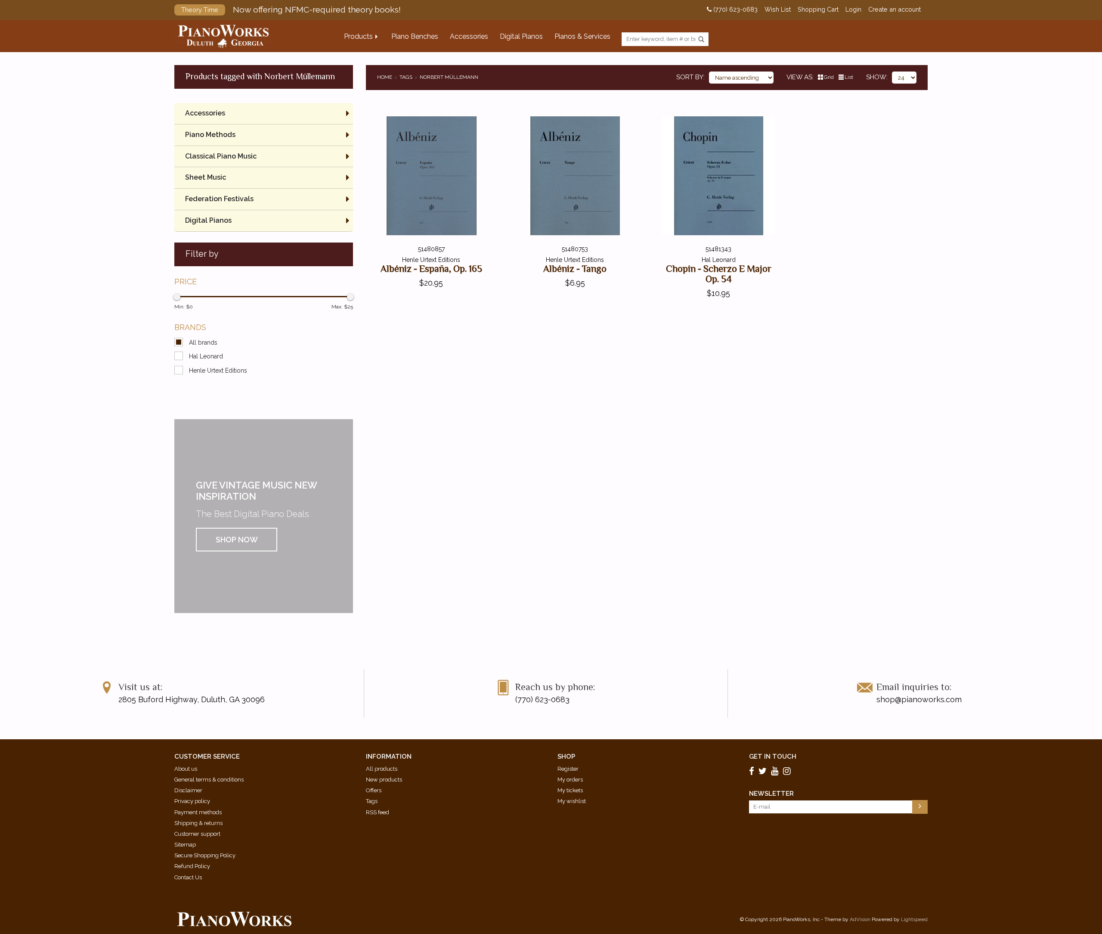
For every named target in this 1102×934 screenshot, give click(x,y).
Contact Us (188, 877)
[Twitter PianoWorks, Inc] (763, 771)
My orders (570, 779)
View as (799, 77)
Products (358, 36)
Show (876, 77)
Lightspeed (914, 919)
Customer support (197, 834)
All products (381, 769)
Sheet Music (205, 177)
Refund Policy (192, 866)
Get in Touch (772, 756)
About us (185, 769)
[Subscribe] (920, 807)
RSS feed (377, 812)
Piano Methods (210, 135)
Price (185, 281)
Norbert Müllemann (449, 77)
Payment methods (198, 812)
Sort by (689, 77)
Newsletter (771, 793)
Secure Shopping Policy (204, 855)
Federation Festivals (219, 199)
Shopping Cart (818, 9)
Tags (405, 77)
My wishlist (571, 801)
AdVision (860, 919)
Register (568, 769)
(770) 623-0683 (735, 9)
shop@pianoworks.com (919, 699)
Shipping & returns (198, 823)
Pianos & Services (582, 36)
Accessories (469, 36)
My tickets (570, 790)
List (849, 77)
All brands (203, 342)
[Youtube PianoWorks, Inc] (776, 771)
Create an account (894, 9)
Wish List (778, 9)
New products (384, 779)
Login (853, 9)
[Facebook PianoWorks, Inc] (753, 771)
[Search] (701, 39)
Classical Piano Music (221, 156)
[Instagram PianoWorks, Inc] (788, 771)
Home (384, 77)
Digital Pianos (521, 36)
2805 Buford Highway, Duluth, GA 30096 (191, 699)
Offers (373, 790)
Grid (829, 77)
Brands (190, 327)
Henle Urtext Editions (218, 370)
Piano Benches (414, 36)
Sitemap (185, 844)
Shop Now (237, 539)
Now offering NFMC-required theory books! (291, 9)
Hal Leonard (206, 356)
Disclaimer (188, 790)
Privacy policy (192, 801)
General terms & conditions (209, 779)
